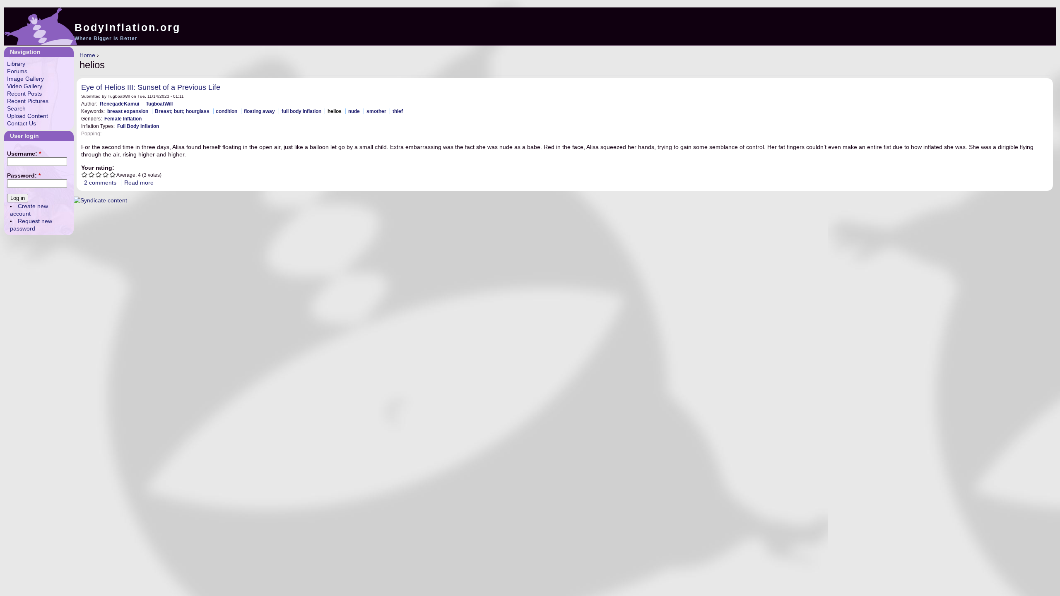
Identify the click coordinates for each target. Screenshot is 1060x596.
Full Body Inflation (138, 126)
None (110, 133)
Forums (17, 71)
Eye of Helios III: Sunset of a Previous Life (150, 87)
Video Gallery (24, 86)
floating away (259, 111)
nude (354, 111)
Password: (24, 175)
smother (376, 111)
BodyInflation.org (128, 27)
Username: (24, 153)
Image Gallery (25, 78)
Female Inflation (123, 118)
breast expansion (127, 111)
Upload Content (27, 116)
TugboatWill (159, 103)
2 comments (100, 182)
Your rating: (97, 167)
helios (335, 111)
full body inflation (301, 111)
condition (226, 111)
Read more (139, 182)
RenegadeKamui (119, 103)
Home (87, 55)
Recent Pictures (27, 101)
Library (16, 63)
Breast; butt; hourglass (182, 111)
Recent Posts (24, 93)
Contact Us (21, 123)
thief (398, 111)
